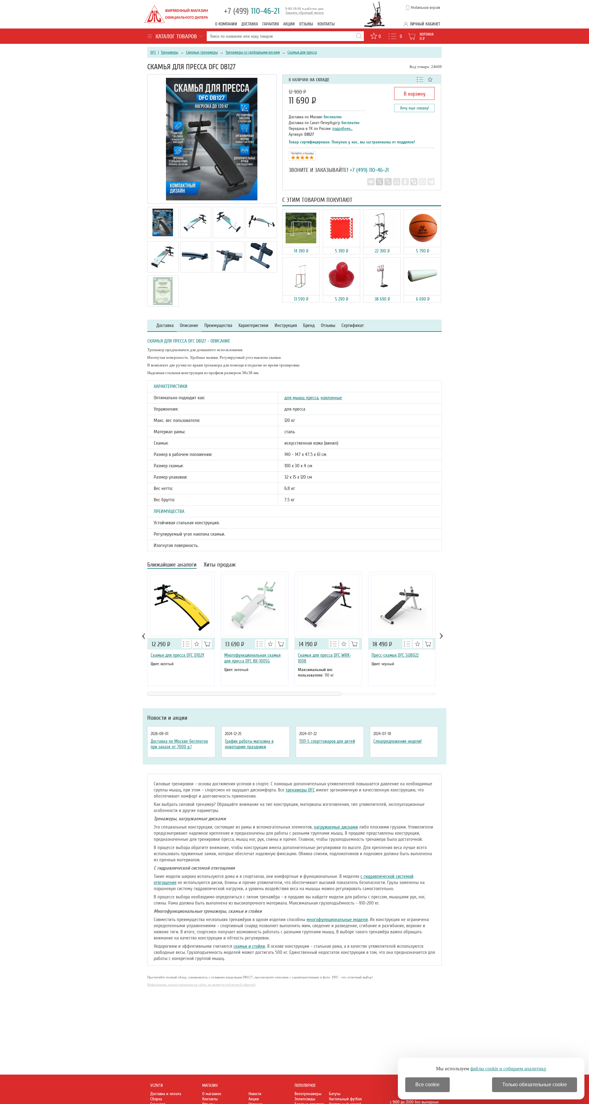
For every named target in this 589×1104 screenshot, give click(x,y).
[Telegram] (431, 181)
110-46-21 (252, 11)
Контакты (326, 24)
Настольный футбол (345, 1099)
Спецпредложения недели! (397, 741)
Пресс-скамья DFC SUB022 (395, 655)
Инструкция (286, 325)
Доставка (249, 24)
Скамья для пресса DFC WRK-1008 (324, 658)
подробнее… (342, 128)
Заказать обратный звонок (304, 12)
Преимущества (218, 325)
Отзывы (306, 24)
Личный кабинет (425, 24)
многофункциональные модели (337, 919)
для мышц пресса (301, 398)
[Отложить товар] (430, 79)
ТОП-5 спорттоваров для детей (327, 741)
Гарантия (270, 24)
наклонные (331, 398)
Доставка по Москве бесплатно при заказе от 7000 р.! (179, 743)
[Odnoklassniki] (405, 181)
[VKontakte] (371, 181)
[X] (379, 181)
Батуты (335, 1093)
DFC (153, 52)
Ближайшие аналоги (172, 565)
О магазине (211, 1093)
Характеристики (253, 325)
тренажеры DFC (300, 790)
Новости (254, 1093)
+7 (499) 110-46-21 (369, 170)
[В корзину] (207, 643)
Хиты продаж (220, 565)
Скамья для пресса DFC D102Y (177, 655)
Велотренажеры (307, 1093)
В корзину (414, 93)
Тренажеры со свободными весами (252, 52)
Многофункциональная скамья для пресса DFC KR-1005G (252, 658)
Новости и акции (167, 718)
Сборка (156, 1099)
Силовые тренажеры (202, 52)
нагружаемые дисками (336, 827)
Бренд (309, 325)
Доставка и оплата (165, 1093)
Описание (189, 325)
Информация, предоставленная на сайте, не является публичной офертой (201, 984)
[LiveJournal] (388, 181)
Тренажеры (169, 52)
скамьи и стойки (249, 946)
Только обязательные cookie (534, 1084)
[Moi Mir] (396, 181)
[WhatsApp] (422, 181)
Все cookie (427, 1084)
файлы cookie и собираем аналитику (508, 1068)
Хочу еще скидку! (414, 108)
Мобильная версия (425, 7)
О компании (226, 24)
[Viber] (414, 181)
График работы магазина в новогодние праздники (249, 743)
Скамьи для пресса (302, 52)
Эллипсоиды (304, 1099)
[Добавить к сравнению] (420, 79)
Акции (289, 24)
